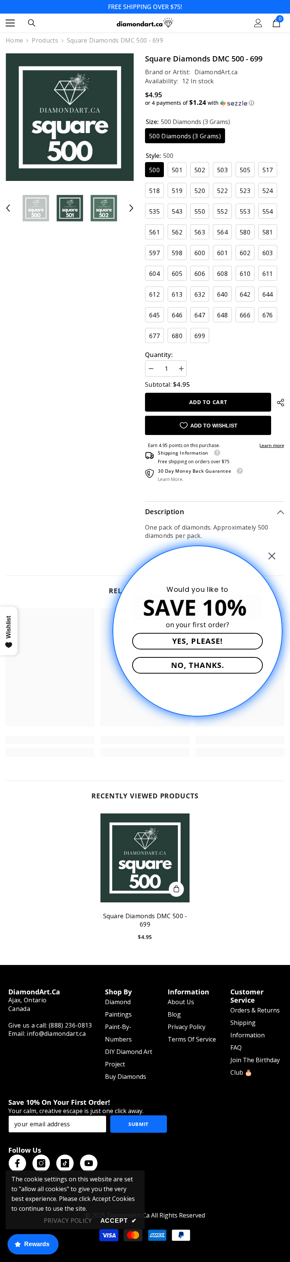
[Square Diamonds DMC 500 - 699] (145, 857)
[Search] (31, 23)
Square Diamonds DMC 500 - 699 (145, 920)
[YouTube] (89, 1163)
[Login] (258, 23)
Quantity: (159, 355)
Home (14, 40)
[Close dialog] (271, 556)
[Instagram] (41, 1163)
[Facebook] (17, 1163)
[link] (50, 740)
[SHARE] (277, 403)
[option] (70, 117)
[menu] (10, 23)
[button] (8, 208)
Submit (138, 1124)
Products (45, 40)
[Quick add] (176, 889)
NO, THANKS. (197, 665)
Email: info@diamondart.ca (47, 1033)
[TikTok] (65, 1163)
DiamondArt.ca (216, 72)
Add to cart (208, 402)
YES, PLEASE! (197, 641)
